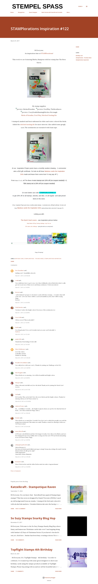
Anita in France (19, 406)
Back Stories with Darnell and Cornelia (52, 12)
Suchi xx (17, 332)
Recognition (21, 12)
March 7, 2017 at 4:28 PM (22, 312)
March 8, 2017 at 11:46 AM (22, 358)
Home (12, 12)
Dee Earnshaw (19, 270)
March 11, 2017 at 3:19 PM (22, 440)
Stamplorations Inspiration (82, 60)
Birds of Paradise (27, 115)
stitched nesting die (27, 124)
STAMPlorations (47, 53)
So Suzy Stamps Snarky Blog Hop (33, 518)
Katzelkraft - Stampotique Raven (33, 487)
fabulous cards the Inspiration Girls (29, 208)
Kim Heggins (19, 372)
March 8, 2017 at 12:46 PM (22, 368)
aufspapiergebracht (21, 445)
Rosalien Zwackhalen (21, 362)
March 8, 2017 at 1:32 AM (22, 334)
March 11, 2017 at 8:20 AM (22, 426)
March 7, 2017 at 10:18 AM (22, 275)
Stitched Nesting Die (49, 115)
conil (16, 280)
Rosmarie (18, 461)
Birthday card (79, 55)
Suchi (16, 327)
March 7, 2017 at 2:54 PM (22, 287)
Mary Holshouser (20, 349)
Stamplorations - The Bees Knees (83, 57)
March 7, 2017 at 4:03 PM (22, 302)
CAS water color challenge (31, 226)
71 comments (19, 571)
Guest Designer (33, 12)
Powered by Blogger (49, 577)
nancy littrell (19, 431)
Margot (17, 382)
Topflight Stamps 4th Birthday (31, 549)
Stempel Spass (36, 6)
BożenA (17, 292)
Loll (16, 394)
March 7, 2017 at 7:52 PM (22, 322)
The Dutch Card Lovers (29, 220)
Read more (58, 508)
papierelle (18, 339)
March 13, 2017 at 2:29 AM (22, 457)
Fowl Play (37, 115)
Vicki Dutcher (19, 307)
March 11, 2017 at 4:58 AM (22, 413)
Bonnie (17, 418)
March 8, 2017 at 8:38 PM (22, 378)
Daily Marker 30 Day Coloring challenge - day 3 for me (39, 223)
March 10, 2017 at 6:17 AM (22, 389)
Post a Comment (16, 471)
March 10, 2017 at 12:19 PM (23, 401)
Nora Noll (18, 317)
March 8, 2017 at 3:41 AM (22, 344)
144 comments (20, 540)
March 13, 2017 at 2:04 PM (22, 467)
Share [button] (77, 47)
